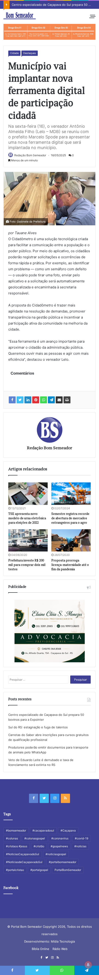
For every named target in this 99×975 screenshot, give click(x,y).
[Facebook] (33, 798)
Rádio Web (59, 949)
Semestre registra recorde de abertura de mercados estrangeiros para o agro (70, 518)
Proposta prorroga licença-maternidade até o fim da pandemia (70, 564)
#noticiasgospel (56, 854)
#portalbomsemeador (62, 862)
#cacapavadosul (43, 830)
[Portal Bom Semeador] (19, 15)
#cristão (39, 846)
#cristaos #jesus (16, 846)
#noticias (80, 846)
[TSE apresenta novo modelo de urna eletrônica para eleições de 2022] (28, 493)
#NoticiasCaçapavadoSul (22, 854)
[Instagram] (54, 798)
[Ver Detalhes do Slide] (49, 32)
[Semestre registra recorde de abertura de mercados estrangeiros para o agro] (71, 493)
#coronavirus (59, 838)
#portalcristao (15, 870)
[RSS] (65, 798)
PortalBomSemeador (68, 870)
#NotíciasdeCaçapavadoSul (24, 862)
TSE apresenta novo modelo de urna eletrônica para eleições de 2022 (27, 518)
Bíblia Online (40, 949)
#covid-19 (81, 838)
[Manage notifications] (88, 965)
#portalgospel (39, 870)
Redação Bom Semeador (30, 155)
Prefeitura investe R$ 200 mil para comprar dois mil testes (27, 564)
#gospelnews (59, 846)
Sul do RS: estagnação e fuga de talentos (38, 727)
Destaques (29, 53)
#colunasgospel (34, 838)
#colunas (12, 838)
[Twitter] (44, 798)
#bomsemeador (16, 830)
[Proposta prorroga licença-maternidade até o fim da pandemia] (71, 540)
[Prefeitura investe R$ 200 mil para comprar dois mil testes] (28, 540)
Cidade (14, 53)
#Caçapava (68, 830)
